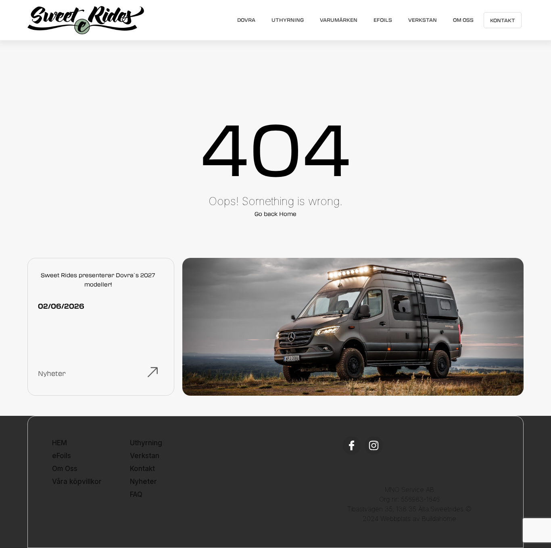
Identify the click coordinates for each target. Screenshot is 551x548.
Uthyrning (287, 19)
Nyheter (143, 481)
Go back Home (275, 214)
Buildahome (439, 519)
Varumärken (338, 19)
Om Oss (463, 19)
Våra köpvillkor (77, 481)
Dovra (246, 19)
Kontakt (502, 20)
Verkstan (422, 19)
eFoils (383, 19)
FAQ (136, 494)
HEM (59, 443)
